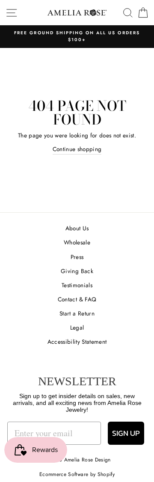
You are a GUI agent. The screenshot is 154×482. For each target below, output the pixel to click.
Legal (77, 327)
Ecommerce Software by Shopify (77, 474)
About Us (77, 228)
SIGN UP (126, 433)
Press (77, 257)
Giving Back (77, 271)
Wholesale (77, 242)
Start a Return (77, 313)
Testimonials (77, 285)
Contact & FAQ (77, 299)
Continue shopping (77, 149)
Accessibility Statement (77, 341)
